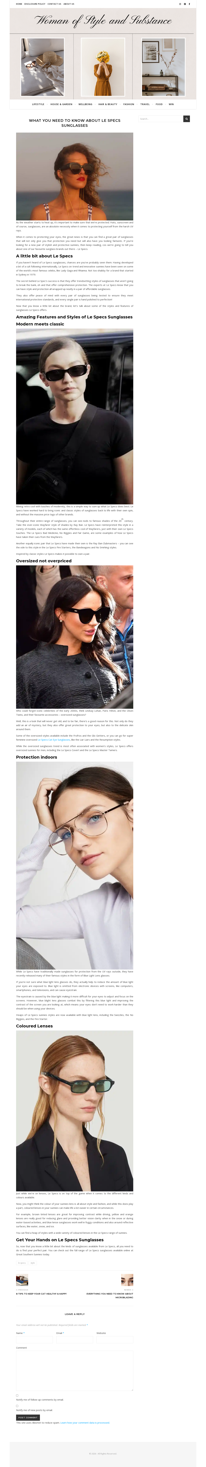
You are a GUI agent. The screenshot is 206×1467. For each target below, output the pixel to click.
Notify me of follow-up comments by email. (40, 1399)
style (33, 1263)
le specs (22, 1263)
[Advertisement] (164, 149)
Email (60, 1333)
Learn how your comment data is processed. (85, 1422)
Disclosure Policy (34, 4)
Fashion (128, 104)
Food (159, 104)
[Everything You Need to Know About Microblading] (127, 1280)
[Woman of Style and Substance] (103, 53)
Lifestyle (38, 104)
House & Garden (61, 104)
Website (101, 1333)
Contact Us (54, 4)
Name (20, 1333)
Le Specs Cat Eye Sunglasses (54, 739)
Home (19, 4)
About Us (69, 4)
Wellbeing (85, 104)
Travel (145, 104)
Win (171, 104)
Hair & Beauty (107, 104)
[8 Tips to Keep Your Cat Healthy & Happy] (22, 1280)
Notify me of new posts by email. (34, 1410)
